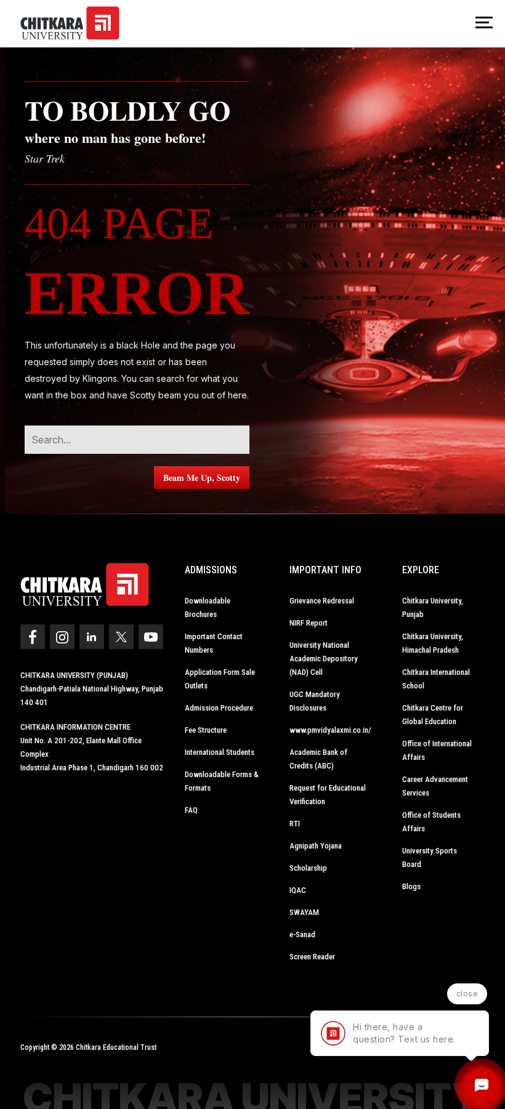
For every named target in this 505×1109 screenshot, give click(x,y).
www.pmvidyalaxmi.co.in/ (330, 730)
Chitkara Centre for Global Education (432, 714)
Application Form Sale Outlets (220, 678)
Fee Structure (206, 730)
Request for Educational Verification (327, 794)
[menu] (484, 23)
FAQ (191, 810)
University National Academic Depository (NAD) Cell (323, 658)
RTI (294, 823)
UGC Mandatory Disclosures (314, 701)
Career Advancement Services (435, 786)
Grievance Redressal (321, 600)
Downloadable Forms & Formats (222, 781)
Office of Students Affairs (431, 821)
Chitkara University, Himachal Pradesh (432, 643)
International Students (219, 752)
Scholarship (308, 868)
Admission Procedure (219, 707)
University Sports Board (429, 857)
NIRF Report (308, 622)
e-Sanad (302, 934)
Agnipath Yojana (315, 845)
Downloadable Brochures (207, 607)
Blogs (411, 886)
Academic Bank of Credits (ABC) (318, 759)
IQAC (297, 890)
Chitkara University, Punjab (432, 607)
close (467, 993)
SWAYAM (304, 912)
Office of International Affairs (437, 750)
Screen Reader (312, 956)
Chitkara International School (436, 678)
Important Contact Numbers (214, 643)
